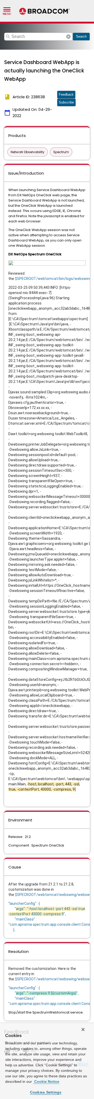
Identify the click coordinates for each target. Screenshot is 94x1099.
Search (81, 36)
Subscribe (66, 102)
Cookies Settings (46, 1092)
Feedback (66, 94)
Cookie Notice (46, 1081)
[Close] (83, 1029)
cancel (68, 36)
